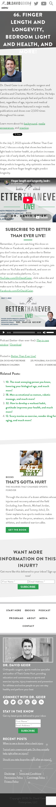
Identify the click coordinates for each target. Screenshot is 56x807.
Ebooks (30, 610)
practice (24, 128)
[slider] (51, 332)
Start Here (13, 610)
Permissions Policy (13, 777)
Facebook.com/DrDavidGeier (16, 290)
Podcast (44, 610)
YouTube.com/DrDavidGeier (16, 278)
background (30, 123)
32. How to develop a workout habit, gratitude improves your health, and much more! (29, 407)
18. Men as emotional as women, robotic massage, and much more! (28, 397)
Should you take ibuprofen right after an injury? (27, 759)
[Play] (3, 332)
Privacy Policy (11, 781)
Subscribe (28, 587)
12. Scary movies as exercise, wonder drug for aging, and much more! (31, 418)
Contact (28, 626)
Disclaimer (9, 773)
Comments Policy (36, 777)
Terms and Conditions (30, 773)
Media (43, 618)
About (31, 618)
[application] (28, 332)
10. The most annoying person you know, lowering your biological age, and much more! (28, 386)
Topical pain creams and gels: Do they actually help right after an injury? (26, 751)
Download (15, 344)
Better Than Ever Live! (23, 356)
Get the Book (17, 530)
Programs (16, 618)
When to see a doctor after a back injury (23, 743)
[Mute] (44, 332)
